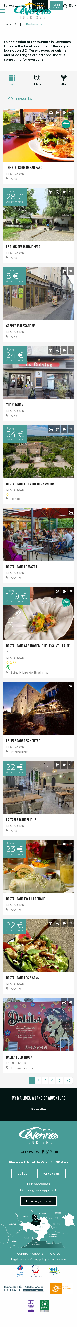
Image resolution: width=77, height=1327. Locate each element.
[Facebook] (43, 1152)
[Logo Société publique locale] (24, 1288)
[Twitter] (52, 1152)
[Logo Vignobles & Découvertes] (44, 1306)
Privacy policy (38, 1259)
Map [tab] (37, 84)
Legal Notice (18, 1259)
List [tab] (12, 84)
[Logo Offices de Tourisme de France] (20, 1271)
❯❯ (68, 1080)
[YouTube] (56, 1152)
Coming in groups (30, 1254)
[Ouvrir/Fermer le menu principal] (2, 11)
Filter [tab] (63, 84)
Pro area (53, 1254)
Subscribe (38, 1109)
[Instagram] (47, 1152)
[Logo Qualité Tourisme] (36, 1271)
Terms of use (58, 1259)
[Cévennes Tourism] (32, 11)
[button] (65, 6)
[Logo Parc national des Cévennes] (61, 1288)
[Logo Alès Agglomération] (54, 1271)
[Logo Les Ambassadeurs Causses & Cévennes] (31, 1306)
